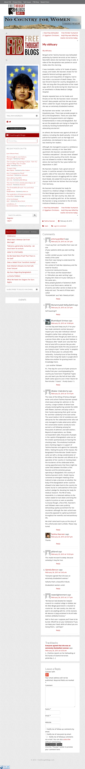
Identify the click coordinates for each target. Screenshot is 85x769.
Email (48, 716)
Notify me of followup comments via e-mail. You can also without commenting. (59, 739)
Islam (46, 226)
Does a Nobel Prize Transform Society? (21, 262)
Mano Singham (10, 170)
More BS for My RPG (14, 178)
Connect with (50, 672)
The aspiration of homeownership (19, 194)
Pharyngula (10, 158)
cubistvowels (24, 175)
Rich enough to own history (16, 157)
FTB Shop (36, 2)
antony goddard (58, 239)
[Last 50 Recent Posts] (12, 153)
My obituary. (47, 51)
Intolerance (11, 236)
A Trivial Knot (10, 196)
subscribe (66, 739)
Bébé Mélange (23, 180)
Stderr (8, 201)
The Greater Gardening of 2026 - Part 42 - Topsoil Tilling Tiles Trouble (22, 163)
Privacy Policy (17, 2)
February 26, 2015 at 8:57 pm (62, 537)
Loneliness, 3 (11, 204)
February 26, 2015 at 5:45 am (56, 572)
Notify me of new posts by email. (59, 734)
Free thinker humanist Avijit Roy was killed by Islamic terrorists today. (69, 35)
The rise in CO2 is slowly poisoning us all (21, 183)
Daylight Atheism (11, 191)
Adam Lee (25, 191)
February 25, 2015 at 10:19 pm (62, 394)
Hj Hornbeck (29, 206)
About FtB (7, 2)
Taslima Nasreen (58, 534)
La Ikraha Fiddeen (13, 276)
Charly (19, 165)
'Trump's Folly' (11, 168)
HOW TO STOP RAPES (15, 252)
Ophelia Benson (51, 570)
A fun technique (12, 199)
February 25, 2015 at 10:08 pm (62, 323)
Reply (58, 299)
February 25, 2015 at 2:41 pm (62, 241)
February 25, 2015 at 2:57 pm (62, 307)
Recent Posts (45, 2)
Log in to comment (60, 226)
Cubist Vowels (10, 175)
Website (48, 722)
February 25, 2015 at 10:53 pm (62, 554)
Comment (48, 685)
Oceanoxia (9, 184)
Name (48, 709)
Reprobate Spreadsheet (12, 206)
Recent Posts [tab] (10, 232)
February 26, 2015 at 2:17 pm (62, 597)
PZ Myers (22, 158)
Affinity (8, 165)
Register (10, 218)
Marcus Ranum (21, 201)
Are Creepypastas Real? (15, 173)
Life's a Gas (9, 180)
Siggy (22, 196)
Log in (9, 221)
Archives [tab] (34, 232)
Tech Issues (27, 2)
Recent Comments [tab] (23, 232)
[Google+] (47, 675)
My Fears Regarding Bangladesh (19, 272)
